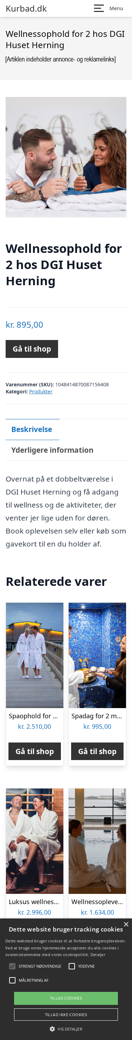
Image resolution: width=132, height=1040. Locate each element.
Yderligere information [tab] (52, 450)
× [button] (125, 924)
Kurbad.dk (26, 8)
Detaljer (97, 954)
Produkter (40, 391)
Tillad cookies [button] (66, 998)
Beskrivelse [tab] (31, 429)
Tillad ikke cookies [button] (66, 1014)
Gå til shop (32, 349)
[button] (66, 1028)
